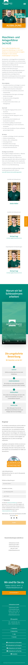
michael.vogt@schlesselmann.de (14, 238)
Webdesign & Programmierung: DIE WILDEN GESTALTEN (14, 663)
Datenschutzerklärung (12, 502)
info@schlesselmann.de (7, 511)
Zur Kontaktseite (14, 593)
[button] (2, 662)
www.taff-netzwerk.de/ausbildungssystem (12, 172)
